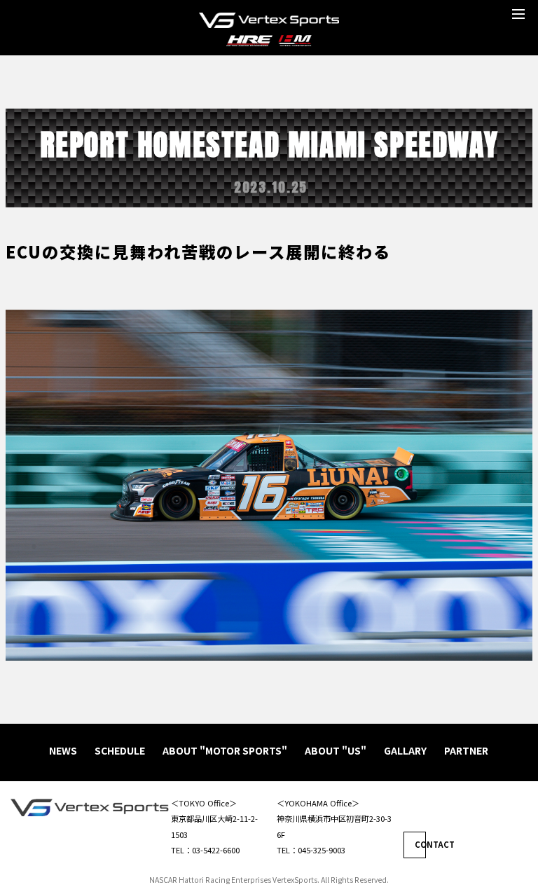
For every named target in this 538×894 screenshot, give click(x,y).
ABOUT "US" (335, 750)
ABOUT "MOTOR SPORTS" (225, 750)
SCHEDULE (120, 750)
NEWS (63, 750)
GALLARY (405, 750)
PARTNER (466, 750)
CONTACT (420, 844)
